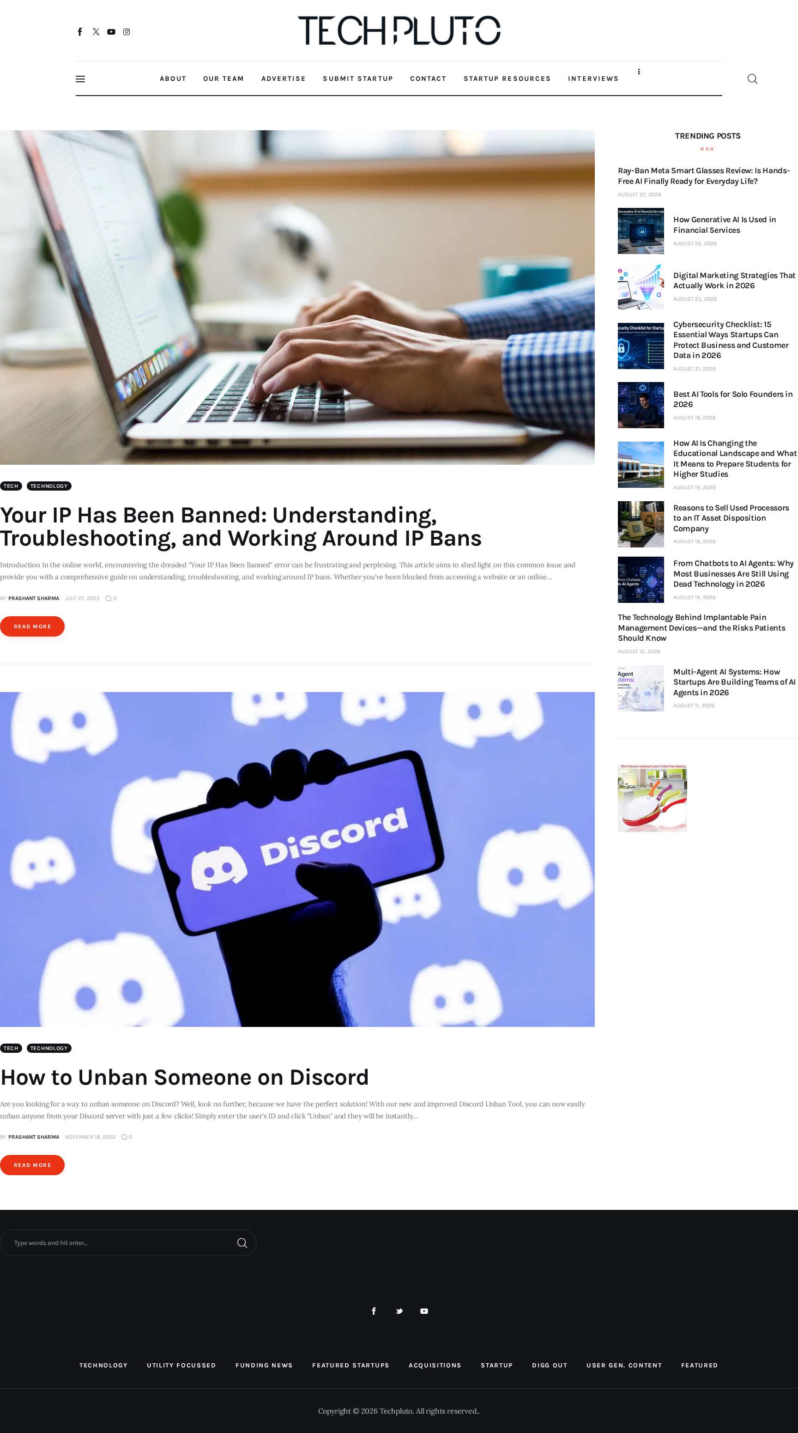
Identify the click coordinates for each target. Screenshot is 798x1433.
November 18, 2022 (90, 1137)
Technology (49, 486)
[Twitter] (96, 31)
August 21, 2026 (694, 368)
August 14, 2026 (694, 597)
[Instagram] (127, 31)
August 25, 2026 (695, 299)
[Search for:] (128, 1242)
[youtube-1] (424, 1311)
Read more (32, 626)
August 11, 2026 (693, 705)
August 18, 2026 (694, 417)
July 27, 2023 (82, 598)
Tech (11, 486)
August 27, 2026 (639, 194)
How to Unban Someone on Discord (184, 1077)
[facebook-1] (374, 1311)
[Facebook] (80, 31)
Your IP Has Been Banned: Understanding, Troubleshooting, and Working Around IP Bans (241, 526)
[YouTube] (111, 31)
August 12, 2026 (639, 651)
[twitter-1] (399, 1311)
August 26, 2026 (695, 243)
